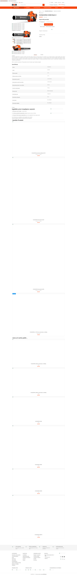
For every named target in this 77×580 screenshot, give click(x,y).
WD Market (44, 574)
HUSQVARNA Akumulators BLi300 (38, 289)
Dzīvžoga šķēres (14, 561)
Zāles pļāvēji (38, 333)
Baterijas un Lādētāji (38, 154)
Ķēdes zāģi (14, 558)
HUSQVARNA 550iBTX (38, 534)
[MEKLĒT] (44, 5)
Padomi (24, 560)
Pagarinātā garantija (26, 556)
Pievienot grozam (48, 24)
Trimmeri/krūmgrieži (15, 556)
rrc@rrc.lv (21, 2)
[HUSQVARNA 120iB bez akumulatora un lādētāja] (38, 380)
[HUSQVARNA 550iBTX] (38, 514)
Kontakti (35, 558)
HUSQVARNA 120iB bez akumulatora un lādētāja (38, 392)
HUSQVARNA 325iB (38, 421)
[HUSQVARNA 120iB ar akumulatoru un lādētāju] (38, 351)
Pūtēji (44, 34)
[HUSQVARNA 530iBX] (38, 479)
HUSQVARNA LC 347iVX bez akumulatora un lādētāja (38, 332)
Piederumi (13, 565)
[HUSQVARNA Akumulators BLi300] (38, 256)
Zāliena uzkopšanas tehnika (16, 562)
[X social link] (43, 36)
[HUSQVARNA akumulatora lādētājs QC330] (38, 136)
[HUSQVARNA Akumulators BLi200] (38, 188)
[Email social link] (44, 36)
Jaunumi (24, 558)
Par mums (35, 560)
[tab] (35, 54)
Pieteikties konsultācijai (26, 557)
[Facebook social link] (42, 36)
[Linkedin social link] (45, 36)
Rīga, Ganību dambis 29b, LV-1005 (49, 555)
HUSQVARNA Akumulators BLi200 (38, 219)
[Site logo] (14, 4)
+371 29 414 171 (15, 2)
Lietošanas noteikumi (37, 557)
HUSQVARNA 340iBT (38, 464)
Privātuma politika (36, 556)
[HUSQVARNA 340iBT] (38, 444)
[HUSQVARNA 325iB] (38, 408)
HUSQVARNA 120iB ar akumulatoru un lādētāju (38, 363)
